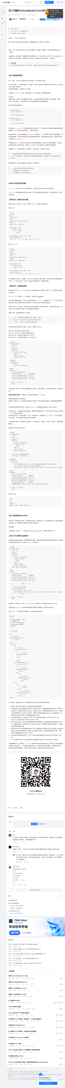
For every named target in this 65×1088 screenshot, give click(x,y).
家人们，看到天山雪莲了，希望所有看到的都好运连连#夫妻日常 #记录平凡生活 (25, 1073)
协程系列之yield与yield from (17, 1025)
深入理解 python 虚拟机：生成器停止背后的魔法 (22, 1031)
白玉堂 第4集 (60, 1079)
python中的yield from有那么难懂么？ (19, 1013)
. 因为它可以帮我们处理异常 (16, 913)
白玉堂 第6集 (10, 1077)
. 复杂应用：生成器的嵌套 (15, 908)
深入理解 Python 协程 (15, 1043)
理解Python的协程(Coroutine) (17, 988)
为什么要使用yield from (14, 911)
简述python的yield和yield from (18, 982)
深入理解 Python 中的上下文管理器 (19, 1037)
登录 (59, 2)
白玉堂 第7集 (44, 1071)
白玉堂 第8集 (10, 1071)
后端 (57, 1015)
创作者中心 (48, 2)
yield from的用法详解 (13, 903)
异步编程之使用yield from (16, 1056)
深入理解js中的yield (14, 1000)
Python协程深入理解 (15, 1006)
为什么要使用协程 (12, 900)
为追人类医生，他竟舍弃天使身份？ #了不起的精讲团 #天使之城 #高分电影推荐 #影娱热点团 (34, 1077)
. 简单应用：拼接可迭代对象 (16, 905)
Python (61, 978)
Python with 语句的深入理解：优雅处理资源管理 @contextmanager (28, 1062)
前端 (55, 1002)
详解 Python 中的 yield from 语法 (18, 976)
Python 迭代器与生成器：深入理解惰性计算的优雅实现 (24, 1050)
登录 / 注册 (34, 824)
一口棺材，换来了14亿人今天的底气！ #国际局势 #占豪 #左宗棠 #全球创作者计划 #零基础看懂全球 (29, 1079)
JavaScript (60, 1002)
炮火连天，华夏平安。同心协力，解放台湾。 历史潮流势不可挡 (27, 1071)
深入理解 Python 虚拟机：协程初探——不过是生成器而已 (25, 1019)
